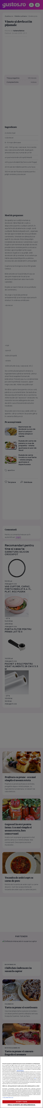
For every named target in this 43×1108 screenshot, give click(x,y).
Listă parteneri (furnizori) (7, 1097)
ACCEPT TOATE (21, 1102)
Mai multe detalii (20, 1070)
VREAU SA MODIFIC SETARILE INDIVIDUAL (21, 1105)
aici (35, 1078)
